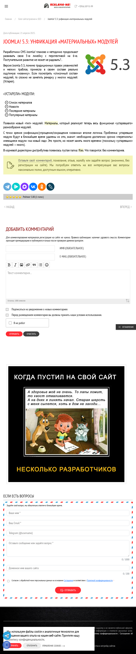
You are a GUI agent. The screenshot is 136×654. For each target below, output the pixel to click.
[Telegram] (7, 187)
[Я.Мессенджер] (16, 187)
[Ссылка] (28, 265)
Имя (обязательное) (72, 248)
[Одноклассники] (42, 187)
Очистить (31, 333)
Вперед (125, 207)
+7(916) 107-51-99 (85, 6)
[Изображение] (22, 265)
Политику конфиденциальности (25, 639)
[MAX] (25, 187)
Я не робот (19, 323)
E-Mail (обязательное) (73, 256)
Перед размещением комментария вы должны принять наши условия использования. (57, 315)
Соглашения (68, 580)
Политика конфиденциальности (105, 633)
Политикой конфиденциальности (100, 580)
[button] (6, 6)
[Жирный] (9, 265)
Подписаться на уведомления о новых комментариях (40, 309)
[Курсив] (15, 265)
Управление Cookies (51, 645)
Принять (14, 645)
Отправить (14, 333)
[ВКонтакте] (33, 187)
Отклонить (32, 645)
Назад (10, 207)
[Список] (40, 265)
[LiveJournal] (50, 187)
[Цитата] (34, 265)
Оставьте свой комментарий (35, 160)
